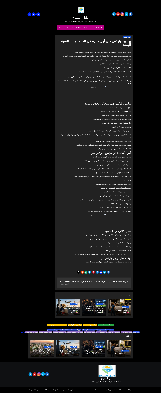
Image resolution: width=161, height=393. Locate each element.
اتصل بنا (55, 390)
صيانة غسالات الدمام (114, 332)
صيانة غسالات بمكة (89, 332)
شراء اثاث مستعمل (123, 310)
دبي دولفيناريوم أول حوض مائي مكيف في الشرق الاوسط (110, 281)
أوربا (61, 27)
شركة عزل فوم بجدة (102, 330)
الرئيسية (70, 390)
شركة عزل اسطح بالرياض (74, 325)
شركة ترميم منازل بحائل (89, 330)
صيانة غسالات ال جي (101, 332)
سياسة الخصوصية (34, 390)
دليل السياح (80, 17)
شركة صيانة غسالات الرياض (75, 332)
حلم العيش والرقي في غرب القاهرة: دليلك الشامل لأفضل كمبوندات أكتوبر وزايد (42, 351)
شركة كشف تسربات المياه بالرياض (57, 325)
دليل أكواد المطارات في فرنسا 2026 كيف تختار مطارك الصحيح (68, 308)
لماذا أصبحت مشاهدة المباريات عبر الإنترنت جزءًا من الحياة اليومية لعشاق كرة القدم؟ (94, 308)
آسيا (68, 27)
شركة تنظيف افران (126, 332)
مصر (92, 27)
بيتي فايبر (111, 330)
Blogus (130, 390)
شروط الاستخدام (45, 390)
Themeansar (99, 390)
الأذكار (23, 332)
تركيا (86, 27)
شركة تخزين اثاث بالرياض (90, 325)
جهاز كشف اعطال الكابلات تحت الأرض (70, 330)
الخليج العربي (77, 27)
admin (124, 312)
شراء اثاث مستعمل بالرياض (106, 325)
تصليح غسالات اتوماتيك (45, 332)
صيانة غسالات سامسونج (60, 332)
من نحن (63, 390)
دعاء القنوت (136, 332)
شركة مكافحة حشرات (31, 332)
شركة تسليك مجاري (53, 330)
